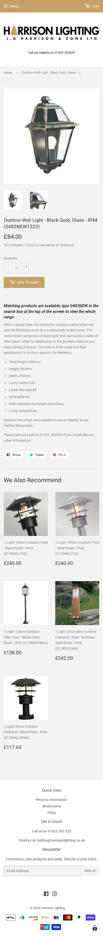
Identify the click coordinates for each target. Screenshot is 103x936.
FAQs (52, 813)
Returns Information (51, 800)
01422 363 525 (59, 831)
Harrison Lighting (53, 908)
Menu (14, 6)
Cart (95, 6)
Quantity (10, 258)
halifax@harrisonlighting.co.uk (61, 840)
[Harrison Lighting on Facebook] (46, 895)
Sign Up (90, 871)
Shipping (31, 245)
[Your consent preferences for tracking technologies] (94, 928)
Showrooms (51, 806)
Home (8, 72)
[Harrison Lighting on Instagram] (54, 895)
